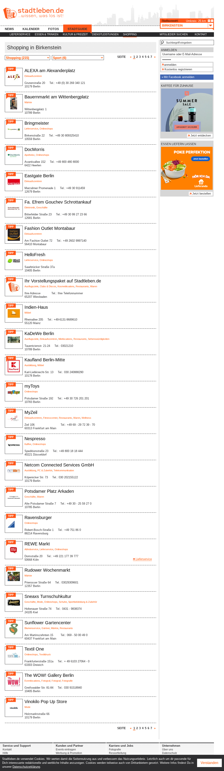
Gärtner (46, 628)
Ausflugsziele (31, 286)
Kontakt (201, 34)
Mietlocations (65, 339)
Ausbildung (30, 365)
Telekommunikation (64, 470)
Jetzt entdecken (201, 135)
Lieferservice (20, 34)
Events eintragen (66, 749)
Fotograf (45, 680)
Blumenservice (32, 628)
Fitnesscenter (50, 418)
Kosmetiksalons (66, 286)
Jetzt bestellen (201, 193)
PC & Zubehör (44, 470)
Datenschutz (169, 753)
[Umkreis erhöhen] (209, 20)
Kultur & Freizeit (75, 34)
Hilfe (5, 753)
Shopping (130, 34)
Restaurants (82, 286)
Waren (93, 286)
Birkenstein (172, 25)
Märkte (28, 102)
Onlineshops (46, 128)
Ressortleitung (117, 753)
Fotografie (67, 680)
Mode (40, 602)
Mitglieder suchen (174, 34)
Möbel (27, 312)
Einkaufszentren (33, 76)
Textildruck (45, 654)
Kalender (31, 29)
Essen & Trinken (46, 34)
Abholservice (31, 549)
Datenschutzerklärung (26, 766)
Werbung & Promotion (69, 753)
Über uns (167, 749)
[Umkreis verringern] (212, 20)
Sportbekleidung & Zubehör (82, 602)
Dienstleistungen (105, 34)
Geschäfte (41, 207)
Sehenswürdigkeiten (98, 339)
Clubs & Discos (48, 286)
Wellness (86, 418)
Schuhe (63, 602)
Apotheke (29, 155)
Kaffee (27, 444)
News (9, 29)
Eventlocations (32, 680)
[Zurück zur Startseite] (33, 13)
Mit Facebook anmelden (179, 77)
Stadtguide (77, 29)
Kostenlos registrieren (178, 69)
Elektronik (29, 207)
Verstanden (209, 763)
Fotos (53, 29)
